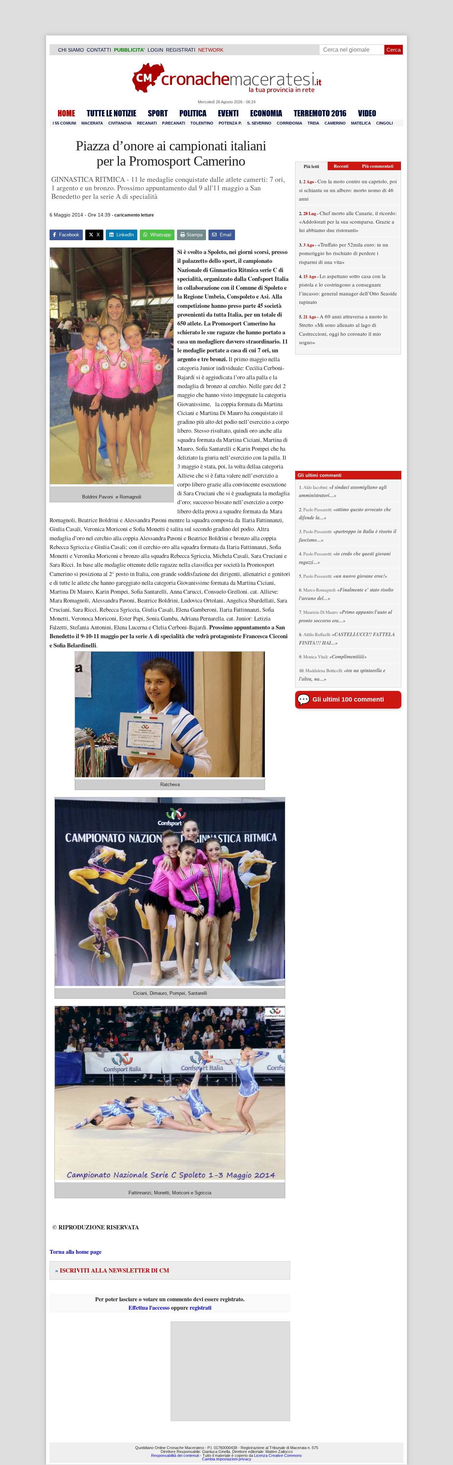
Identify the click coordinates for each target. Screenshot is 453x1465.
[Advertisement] (230, 1371)
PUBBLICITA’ (129, 50)
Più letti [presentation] (311, 166)
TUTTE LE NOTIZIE (111, 113)
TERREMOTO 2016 (320, 113)
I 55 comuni (64, 123)
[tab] (311, 166)
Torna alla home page (76, 1251)
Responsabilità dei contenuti (175, 1455)
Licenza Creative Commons (278, 1455)
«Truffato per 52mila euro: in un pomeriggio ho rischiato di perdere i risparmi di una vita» (343, 253)
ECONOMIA (266, 113)
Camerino (335, 123)
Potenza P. (230, 123)
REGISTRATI (180, 50)
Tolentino (201, 123)
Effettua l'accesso (149, 1307)
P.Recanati (173, 123)
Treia (313, 123)
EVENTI (228, 113)
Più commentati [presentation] (378, 165)
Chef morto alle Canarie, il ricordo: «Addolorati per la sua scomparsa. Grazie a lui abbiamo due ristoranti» (348, 221)
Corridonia (289, 123)
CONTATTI (99, 50)
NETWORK (210, 50)
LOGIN (155, 50)
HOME (66, 113)
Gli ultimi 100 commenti (348, 699)
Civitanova (120, 123)
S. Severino (259, 123)
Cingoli (384, 123)
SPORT (158, 113)
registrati (200, 1307)
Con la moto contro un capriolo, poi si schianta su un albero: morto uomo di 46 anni (348, 190)
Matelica (361, 123)
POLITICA (192, 113)
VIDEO (367, 113)
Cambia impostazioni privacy (226, 1459)
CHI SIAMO (71, 50)
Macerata (92, 123)
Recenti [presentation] (341, 165)
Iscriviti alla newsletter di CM (112, 1270)
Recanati (147, 123)
